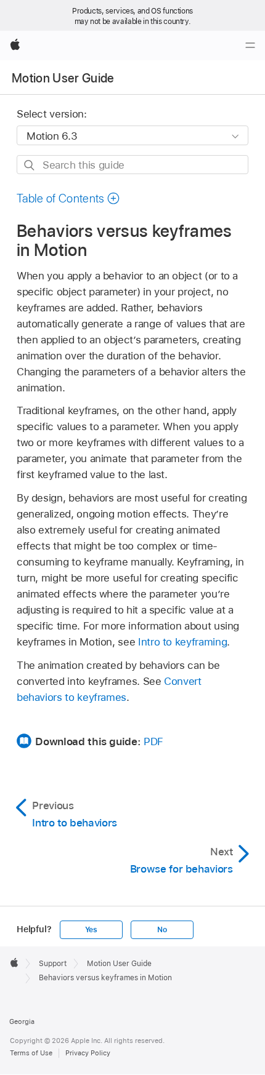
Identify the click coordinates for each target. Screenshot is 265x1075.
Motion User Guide (63, 78)
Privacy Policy (87, 1053)
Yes (91, 929)
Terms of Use (31, 1053)
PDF (153, 741)
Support (53, 963)
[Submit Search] (29, 165)
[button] (68, 198)
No (162, 929)
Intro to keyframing (182, 642)
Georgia (22, 1021)
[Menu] (250, 45)
